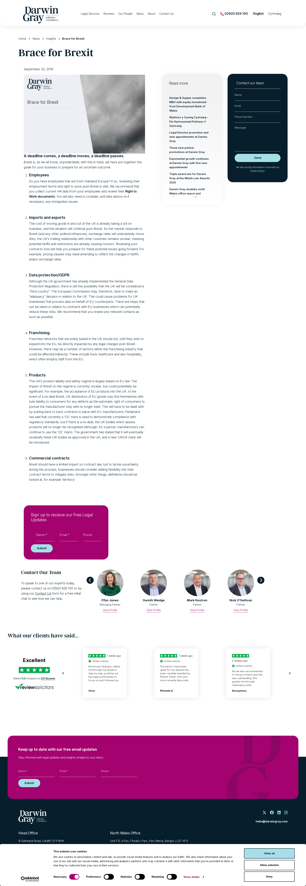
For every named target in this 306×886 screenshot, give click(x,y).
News (140, 13)
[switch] (109, 877)
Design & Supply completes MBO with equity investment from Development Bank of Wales (187, 104)
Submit (42, 548)
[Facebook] (272, 813)
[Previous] (90, 580)
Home (22, 38)
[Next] (260, 580)
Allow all (269, 853)
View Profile (110, 610)
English (258, 13)
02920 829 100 (236, 13)
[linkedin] (279, 813)
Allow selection (269, 865)
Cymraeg (274, 13)
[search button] (214, 14)
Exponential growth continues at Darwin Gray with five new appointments (189, 163)
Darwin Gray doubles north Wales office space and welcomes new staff (187, 193)
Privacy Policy (257, 170)
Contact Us (166, 13)
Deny (269, 876)
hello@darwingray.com (272, 821)
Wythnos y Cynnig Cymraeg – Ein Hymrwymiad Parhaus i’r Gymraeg (188, 121)
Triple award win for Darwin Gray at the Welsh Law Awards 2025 (189, 178)
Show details (191, 876)
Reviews (108, 13)
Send (257, 158)
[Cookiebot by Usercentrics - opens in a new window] (30, 879)
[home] (32, 817)
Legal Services (90, 13)
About (151, 13)
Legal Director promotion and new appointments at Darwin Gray (188, 137)
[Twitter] (264, 813)
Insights (51, 38)
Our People (125, 13)
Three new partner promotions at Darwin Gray (187, 150)
